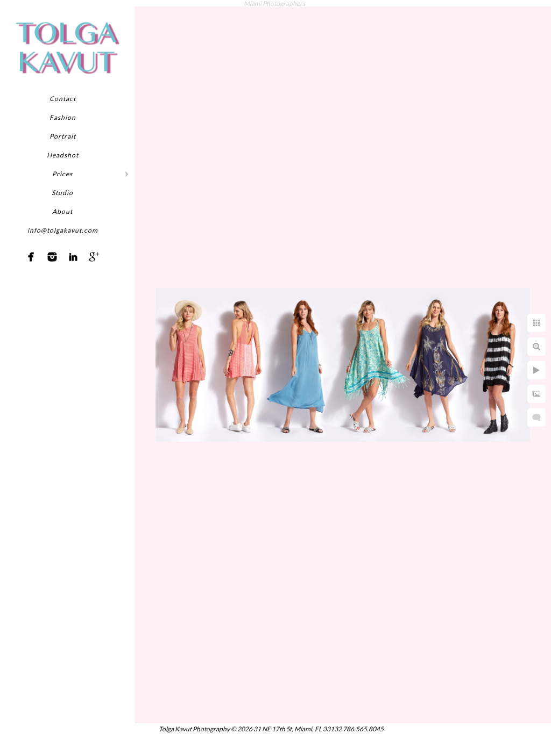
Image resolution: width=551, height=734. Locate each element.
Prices (62, 174)
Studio (62, 193)
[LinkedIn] (73, 257)
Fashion (63, 117)
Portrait (63, 136)
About (62, 211)
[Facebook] (31, 257)
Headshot (63, 155)
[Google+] (94, 257)
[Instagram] (52, 257)
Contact (63, 99)
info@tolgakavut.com (62, 230)
